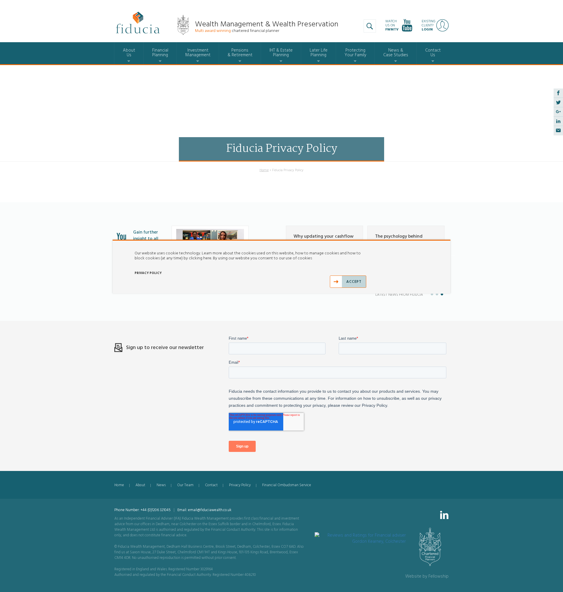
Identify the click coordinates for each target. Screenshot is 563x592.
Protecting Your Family (355, 52)
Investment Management (198, 52)
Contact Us (433, 52)
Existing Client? (428, 25)
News (161, 485)
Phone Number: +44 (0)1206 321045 (142, 510)
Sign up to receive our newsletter (165, 347)
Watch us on (391, 25)
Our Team (185, 485)
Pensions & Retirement (240, 52)
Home (264, 170)
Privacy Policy (240, 485)
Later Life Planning (319, 52)
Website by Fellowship (427, 576)
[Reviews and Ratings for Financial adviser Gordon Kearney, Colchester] (360, 535)
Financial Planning (160, 52)
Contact (211, 485)
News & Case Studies (395, 52)
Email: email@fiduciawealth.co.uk (204, 510)
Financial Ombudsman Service (286, 485)
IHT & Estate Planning (281, 52)
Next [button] (453, 254)
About (140, 485)
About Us (129, 52)
